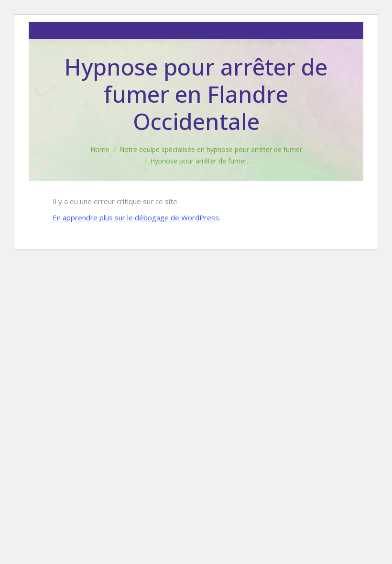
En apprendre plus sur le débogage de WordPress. (136, 217)
